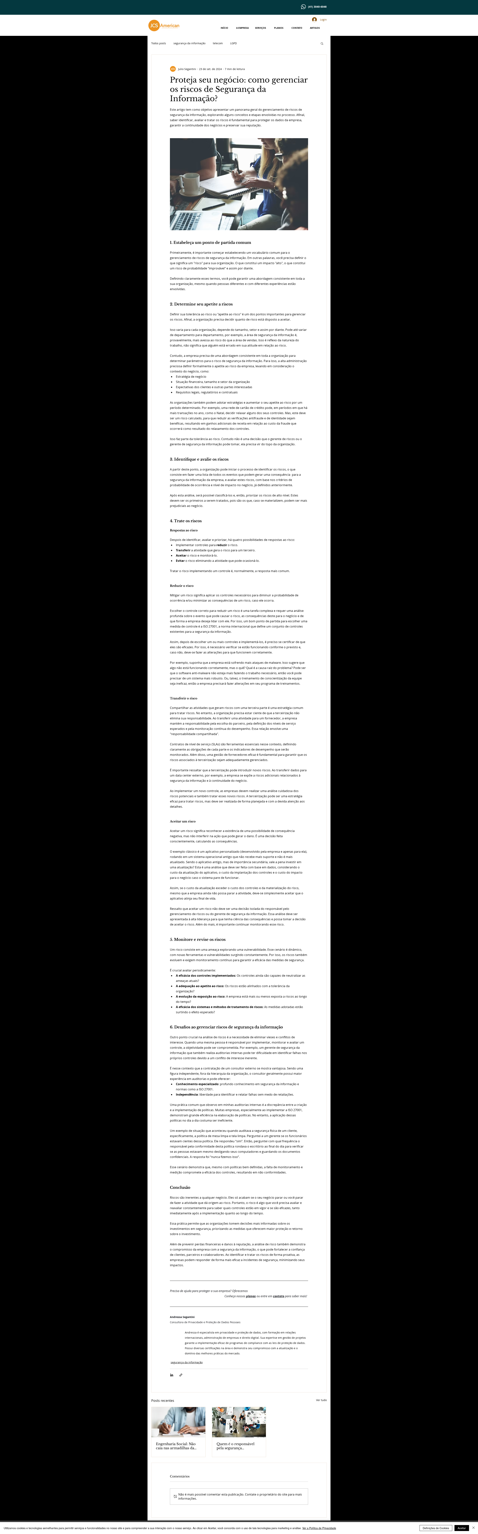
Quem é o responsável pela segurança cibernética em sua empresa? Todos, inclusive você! (239, 1446)
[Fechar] (473, 1528)
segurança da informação (189, 43)
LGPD (233, 43)
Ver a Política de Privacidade (319, 1528)
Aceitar (462, 1528)
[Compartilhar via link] (181, 1375)
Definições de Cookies (436, 1528)
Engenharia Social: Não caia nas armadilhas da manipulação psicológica (177, 1446)
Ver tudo (321, 1400)
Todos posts (158, 43)
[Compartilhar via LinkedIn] (171, 1375)
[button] (322, 43)
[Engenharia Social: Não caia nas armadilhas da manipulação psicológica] (178, 1422)
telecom (218, 43)
